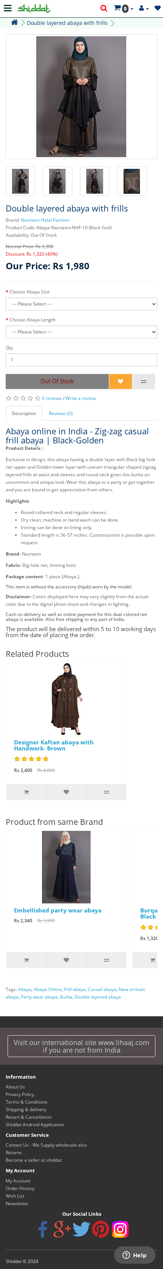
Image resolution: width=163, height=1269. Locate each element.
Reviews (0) (61, 413)
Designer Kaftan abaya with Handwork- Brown (54, 745)
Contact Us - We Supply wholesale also (46, 1145)
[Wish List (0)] (158, 8)
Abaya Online (48, 989)
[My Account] (144, 8)
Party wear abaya (39, 997)
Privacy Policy (20, 1094)
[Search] (104, 8)
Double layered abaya (98, 997)
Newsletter (17, 1203)
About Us (15, 1087)
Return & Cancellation (29, 1117)
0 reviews (52, 398)
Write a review (81, 398)
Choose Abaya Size (29, 292)
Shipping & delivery (26, 1109)
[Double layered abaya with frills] (81, 96)
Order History (20, 1188)
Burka (66, 997)
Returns (14, 1152)
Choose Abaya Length (32, 319)
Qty (9, 347)
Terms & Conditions (26, 1102)
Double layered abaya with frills (67, 22)
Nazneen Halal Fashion (45, 220)
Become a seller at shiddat (34, 1160)
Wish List (15, 1196)
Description (24, 413)
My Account (18, 1181)
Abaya (24, 989)
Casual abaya (102, 989)
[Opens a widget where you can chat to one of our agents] (134, 1255)
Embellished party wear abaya (58, 910)
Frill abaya (75, 989)
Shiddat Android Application (35, 1124)
